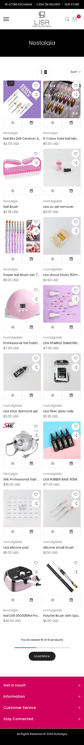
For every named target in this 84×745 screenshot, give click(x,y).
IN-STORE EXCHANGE (18, 4)
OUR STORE (72, 4)
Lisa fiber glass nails (58, 411)
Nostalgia (10, 133)
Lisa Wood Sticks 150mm (62, 275)
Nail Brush (10, 206)
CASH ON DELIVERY (48, 4)
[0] (74, 19)
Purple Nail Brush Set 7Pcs (23, 275)
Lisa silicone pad (15, 547)
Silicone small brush (58, 547)
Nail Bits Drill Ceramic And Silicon (28, 138)
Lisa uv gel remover (58, 206)
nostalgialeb (52, 201)
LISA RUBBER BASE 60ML (60, 479)
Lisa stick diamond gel (20, 411)
